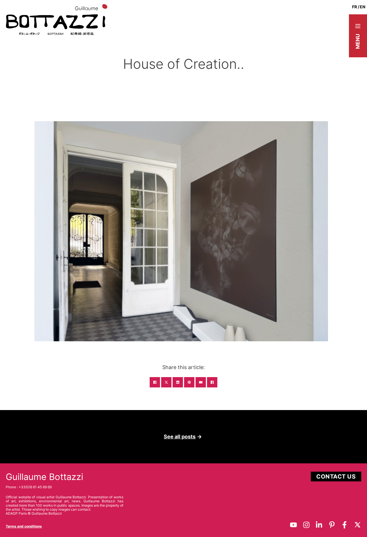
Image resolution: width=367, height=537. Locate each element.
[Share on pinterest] (189, 382)
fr (354, 6)
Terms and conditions (24, 526)
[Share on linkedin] (178, 382)
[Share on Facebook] (155, 382)
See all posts (180, 437)
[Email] (201, 382)
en (362, 6)
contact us (336, 476)
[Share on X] (166, 382)
